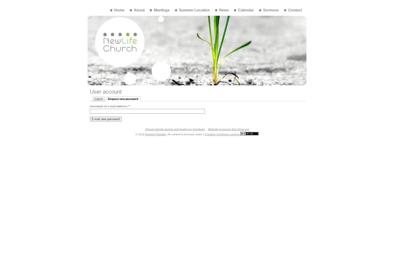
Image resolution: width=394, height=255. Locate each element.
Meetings (162, 10)
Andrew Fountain (155, 134)
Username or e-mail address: (110, 106)
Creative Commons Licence (222, 134)
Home (119, 10)
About (139, 10)
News (224, 10)
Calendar (246, 10)
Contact (295, 10)
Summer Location (194, 10)
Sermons (271, 10)
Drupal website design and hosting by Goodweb (175, 129)
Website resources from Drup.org (228, 129)
